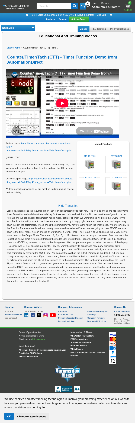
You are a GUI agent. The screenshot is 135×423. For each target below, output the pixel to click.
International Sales (66, 321)
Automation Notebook (80, 342)
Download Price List (96, 321)
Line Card (101, 15)
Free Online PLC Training (30, 353)
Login (95, 3)
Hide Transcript (67, 205)
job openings (38, 339)
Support (63, 19)
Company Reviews (96, 318)
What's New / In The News (82, 336)
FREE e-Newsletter (79, 339)
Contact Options (122, 311)
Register (105, 3)
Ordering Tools (78, 19)
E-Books (74, 355)
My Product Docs (119, 29)
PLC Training (98, 29)
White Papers (76, 349)
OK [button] (9, 416)
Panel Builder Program (97, 311)
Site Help (91, 315)
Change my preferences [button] (31, 416)
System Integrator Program (70, 318)
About (80, 15)
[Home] (27, 15)
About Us (62, 311)
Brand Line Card (65, 315)
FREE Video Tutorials (28, 356)
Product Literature (78, 346)
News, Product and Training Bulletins (87, 352)
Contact (90, 15)
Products (50, 19)
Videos (83, 29)
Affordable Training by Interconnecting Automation (42, 350)
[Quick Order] (111, 15)
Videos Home (13, 47)
